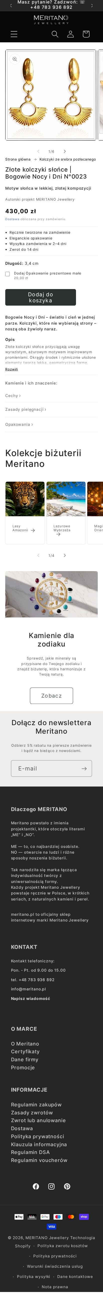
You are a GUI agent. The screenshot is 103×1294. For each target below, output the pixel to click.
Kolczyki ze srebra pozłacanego (68, 159)
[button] (14, 34)
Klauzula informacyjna (39, 1144)
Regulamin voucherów (39, 1160)
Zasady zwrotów (32, 1113)
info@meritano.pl (28, 989)
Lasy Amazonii (20, 528)
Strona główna (17, 159)
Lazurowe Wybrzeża (62, 528)
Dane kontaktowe (75, 1276)
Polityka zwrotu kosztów (63, 1245)
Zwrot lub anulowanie (38, 1120)
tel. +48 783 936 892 (33, 979)
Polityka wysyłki (33, 1276)
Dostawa (12, 219)
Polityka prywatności (37, 1136)
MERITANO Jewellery (47, 1237)
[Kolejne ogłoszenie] (92, 5)
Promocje (23, 1068)
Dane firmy (25, 1060)
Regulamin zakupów (36, 1105)
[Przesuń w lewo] (38, 151)
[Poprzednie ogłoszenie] (10, 5)
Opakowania (17, 424)
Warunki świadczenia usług (55, 1266)
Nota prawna (55, 1286)
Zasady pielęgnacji (24, 409)
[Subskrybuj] (84, 768)
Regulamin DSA (30, 1152)
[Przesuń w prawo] (64, 151)
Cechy (11, 395)
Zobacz (51, 695)
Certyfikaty (25, 1052)
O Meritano (25, 1044)
